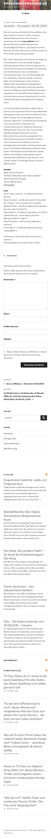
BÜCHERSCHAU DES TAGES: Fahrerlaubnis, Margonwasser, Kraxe (22, 515)
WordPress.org (10, 449)
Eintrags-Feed (10, 439)
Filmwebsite (9, 185)
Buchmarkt (10, 660)
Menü (27, 13)
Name (7, 314)
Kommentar (10, 280)
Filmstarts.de (12, 671)
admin (24, 22)
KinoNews (12, 256)
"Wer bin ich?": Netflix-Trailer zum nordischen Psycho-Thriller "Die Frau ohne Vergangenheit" (24, 801)
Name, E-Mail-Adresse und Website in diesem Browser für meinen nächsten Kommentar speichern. (25, 355)
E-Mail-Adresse (11, 326)
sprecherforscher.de (25, 3)
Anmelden (8, 433)
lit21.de (8, 475)
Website (7, 339)
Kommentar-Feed (11, 443)
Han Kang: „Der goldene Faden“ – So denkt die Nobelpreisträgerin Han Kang (24, 554)
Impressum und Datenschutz (15, 830)
